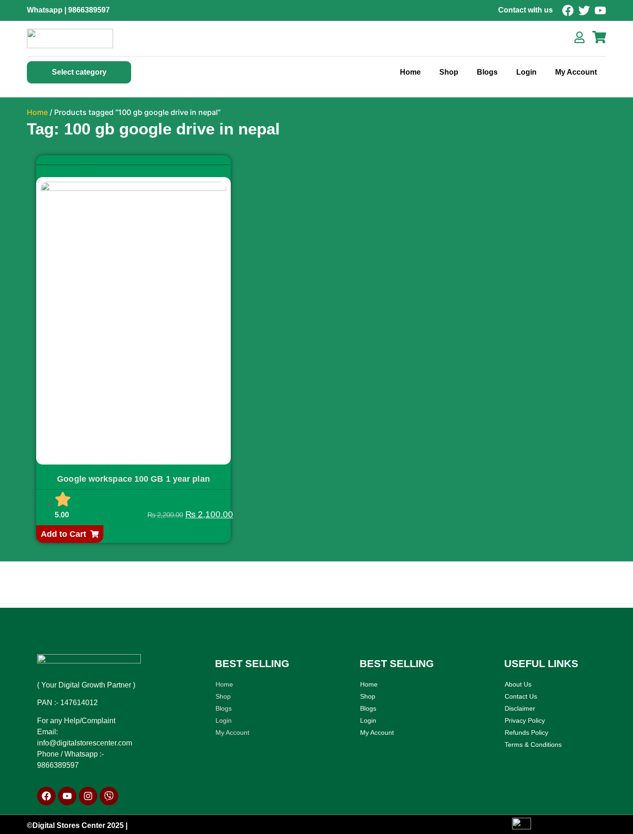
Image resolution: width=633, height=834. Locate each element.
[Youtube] (67, 796)
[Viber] (109, 796)
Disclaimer (520, 708)
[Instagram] (88, 796)
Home (410, 72)
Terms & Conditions (533, 744)
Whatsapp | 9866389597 (68, 10)
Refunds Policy (526, 732)
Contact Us (521, 696)
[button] (69, 534)
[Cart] (599, 37)
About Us (518, 684)
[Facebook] (46, 796)
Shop (448, 72)
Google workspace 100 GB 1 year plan (133, 479)
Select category (79, 72)
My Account (576, 72)
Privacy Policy (525, 720)
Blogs (487, 72)
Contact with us (525, 10)
